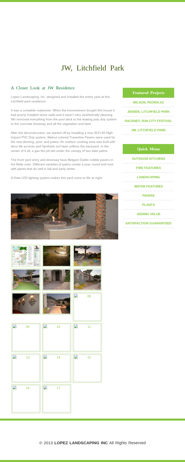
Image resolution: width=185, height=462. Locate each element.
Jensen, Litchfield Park (148, 111)
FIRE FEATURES (148, 168)
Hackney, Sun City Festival (148, 121)
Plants (148, 205)
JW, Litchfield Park (148, 130)
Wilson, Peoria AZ (148, 102)
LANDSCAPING (148, 177)
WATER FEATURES (148, 186)
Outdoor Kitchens (148, 158)
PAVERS (148, 195)
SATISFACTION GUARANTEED (148, 223)
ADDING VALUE (148, 214)
